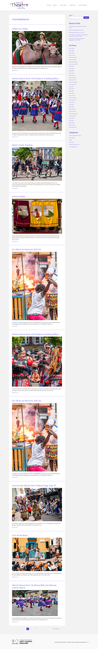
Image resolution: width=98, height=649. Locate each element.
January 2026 (72, 59)
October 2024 (72, 84)
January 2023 (72, 111)
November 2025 (73, 64)
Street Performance (74, 144)
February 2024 (72, 97)
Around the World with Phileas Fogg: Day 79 (34, 485)
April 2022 (71, 122)
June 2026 (71, 48)
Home (49, 5)
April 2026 (71, 52)
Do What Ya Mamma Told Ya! (26, 249)
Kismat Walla (18, 196)
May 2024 (71, 91)
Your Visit (63, 5)
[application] (57, 5)
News (54, 5)
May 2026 (71, 50)
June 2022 (71, 118)
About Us (72, 5)
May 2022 (71, 120)
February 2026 (72, 57)
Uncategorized (73, 146)
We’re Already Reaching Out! (76, 30)
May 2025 (71, 70)
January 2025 (72, 79)
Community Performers (75, 135)
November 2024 (73, 82)
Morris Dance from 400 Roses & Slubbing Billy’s (35, 78)
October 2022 (72, 116)
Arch (88, 642)
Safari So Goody (20, 29)
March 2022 (72, 125)
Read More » (15, 70)
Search (71, 15)
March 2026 (72, 55)
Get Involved (82, 5)
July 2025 (71, 66)
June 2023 (71, 102)
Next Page (56, 628)
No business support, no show (76, 32)
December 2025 (73, 61)
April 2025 (71, 73)
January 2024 (72, 100)
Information (72, 137)
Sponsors (71, 142)
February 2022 (72, 127)
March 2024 (72, 95)
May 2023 (71, 104)
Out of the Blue (19, 535)
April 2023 (71, 106)
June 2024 (71, 88)
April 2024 (71, 93)
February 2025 (72, 77)
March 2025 (72, 75)
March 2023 (72, 109)
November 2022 (73, 113)
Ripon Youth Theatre (22, 145)
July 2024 (71, 86)
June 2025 (71, 68)
